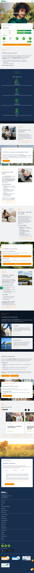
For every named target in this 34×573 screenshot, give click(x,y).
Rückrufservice (3, 522)
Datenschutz (3, 508)
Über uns (2, 532)
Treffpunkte (3, 525)
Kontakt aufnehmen (14, 375)
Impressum (3, 502)
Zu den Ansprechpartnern (17, 256)
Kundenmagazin (3, 527)
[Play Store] (11, 550)
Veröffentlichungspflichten (5, 506)
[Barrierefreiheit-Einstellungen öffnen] (1, 287)
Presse (2, 539)
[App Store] (4, 550)
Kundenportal (3, 516)
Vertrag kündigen (4, 518)
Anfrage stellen (17, 263)
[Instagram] (5, 546)
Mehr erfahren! (6, 160)
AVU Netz (2, 534)
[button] (33, 560)
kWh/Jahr (29, 41)
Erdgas (24, 30)
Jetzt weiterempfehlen (7, 395)
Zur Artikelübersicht (17, 435)
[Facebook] (2, 546)
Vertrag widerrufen (4, 520)
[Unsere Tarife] (2, 16)
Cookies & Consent (4, 510)
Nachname (15, 470)
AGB (2, 504)
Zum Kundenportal (5, 375)
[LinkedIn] (9, 546)
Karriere (2, 537)
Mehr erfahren (9, 202)
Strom (10, 30)
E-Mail (23, 470)
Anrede (6, 470)
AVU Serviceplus (3, 536)
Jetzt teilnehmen (25, 141)
